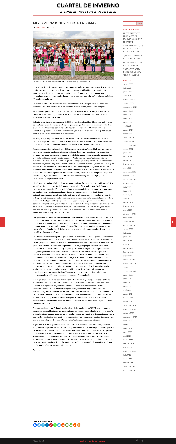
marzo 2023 (128, 202)
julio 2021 (127, 279)
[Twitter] (39, 425)
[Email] (67, 425)
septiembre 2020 (130, 317)
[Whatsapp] (55, 425)
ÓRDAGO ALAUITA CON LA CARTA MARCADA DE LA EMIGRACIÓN (133, 49)
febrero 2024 (128, 164)
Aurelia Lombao (87, 12)
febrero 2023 (128, 206)
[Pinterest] (51, 425)
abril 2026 (127, 95)
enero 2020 (127, 347)
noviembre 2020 (129, 309)
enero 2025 (127, 134)
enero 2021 (127, 301)
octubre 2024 (128, 141)
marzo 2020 (128, 340)
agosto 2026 (128, 84)
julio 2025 (127, 115)
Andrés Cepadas (107, 12)
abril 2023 (127, 198)
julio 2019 (127, 355)
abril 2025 (127, 126)
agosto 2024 (128, 149)
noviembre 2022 (129, 218)
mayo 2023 (127, 195)
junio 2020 (127, 328)
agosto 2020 (128, 321)
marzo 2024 (128, 160)
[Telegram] (59, 425)
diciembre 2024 (129, 137)
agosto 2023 (128, 183)
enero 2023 (127, 210)
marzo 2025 (128, 130)
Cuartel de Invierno (88, 5)
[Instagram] (43, 425)
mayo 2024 (127, 156)
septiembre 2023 (130, 179)
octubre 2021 (128, 267)
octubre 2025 (128, 103)
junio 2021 (127, 282)
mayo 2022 (127, 240)
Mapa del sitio (39, 441)
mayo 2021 (127, 286)
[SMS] (71, 425)
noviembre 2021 (129, 263)
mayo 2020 (127, 332)
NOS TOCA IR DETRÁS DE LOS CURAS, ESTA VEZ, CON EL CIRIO (132, 72)
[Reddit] (63, 425)
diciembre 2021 (129, 259)
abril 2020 (127, 336)
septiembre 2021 (129, 271)
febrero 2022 (128, 252)
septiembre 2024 (130, 145)
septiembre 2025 (130, 107)
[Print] (74, 425)
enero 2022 (127, 256)
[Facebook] (35, 425)
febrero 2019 (128, 362)
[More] (78, 425)
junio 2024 (127, 153)
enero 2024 (127, 168)
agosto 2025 (128, 111)
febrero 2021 (128, 298)
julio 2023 (127, 187)
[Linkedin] (47, 425)
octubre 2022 (128, 221)
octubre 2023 (128, 176)
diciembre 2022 (129, 214)
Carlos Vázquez (68, 12)
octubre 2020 (128, 313)
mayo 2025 (127, 122)
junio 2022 (127, 237)
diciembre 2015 (129, 366)
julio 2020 (127, 324)
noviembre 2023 (129, 172)
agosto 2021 (128, 275)
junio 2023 (127, 191)
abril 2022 (127, 244)
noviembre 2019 (129, 351)
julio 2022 (127, 233)
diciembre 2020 (129, 305)
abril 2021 (127, 290)
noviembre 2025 (129, 99)
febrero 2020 (128, 343)
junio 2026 (127, 92)
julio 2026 (127, 88)
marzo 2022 (128, 248)
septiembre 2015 (129, 370)
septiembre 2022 (130, 225)
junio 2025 (127, 118)
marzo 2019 (127, 359)
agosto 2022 (128, 229)
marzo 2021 (127, 294)
